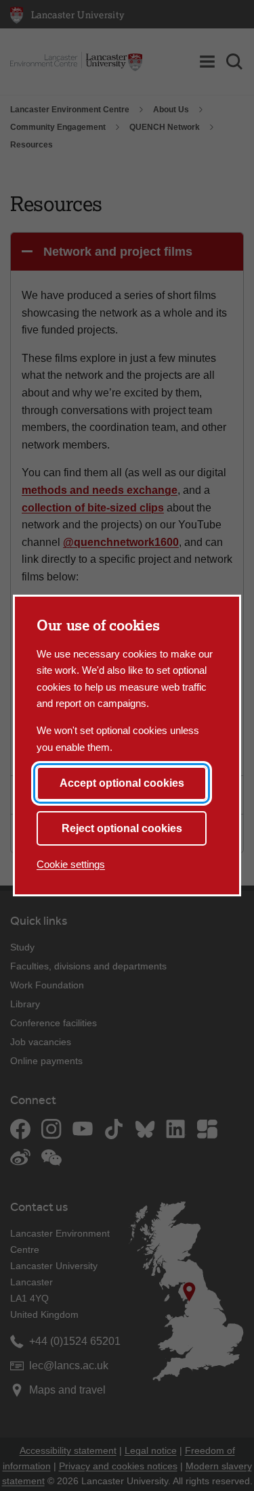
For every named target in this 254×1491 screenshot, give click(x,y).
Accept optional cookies (122, 783)
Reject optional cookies (122, 828)
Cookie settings (71, 864)
